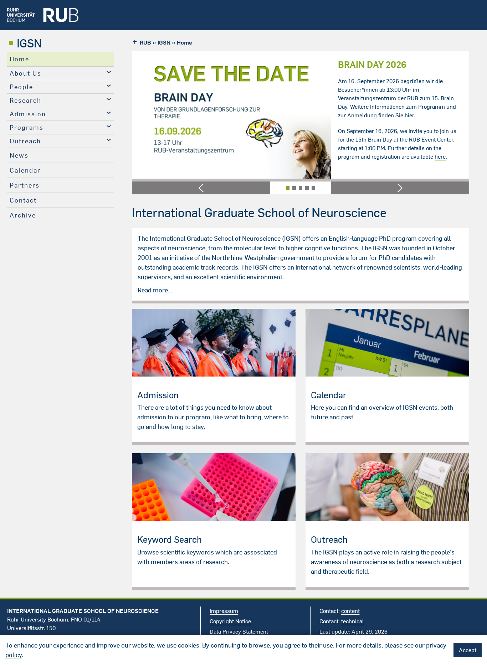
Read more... (155, 290)
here (180, 156)
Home (19, 59)
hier (149, 115)
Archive (23, 215)
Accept (467, 650)
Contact (23, 200)
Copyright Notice (230, 621)
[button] (201, 187)
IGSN (29, 43)
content (350, 610)
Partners (25, 185)
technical (352, 621)
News (19, 155)
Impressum (224, 610)
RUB (145, 42)
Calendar (25, 170)
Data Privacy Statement (239, 631)
